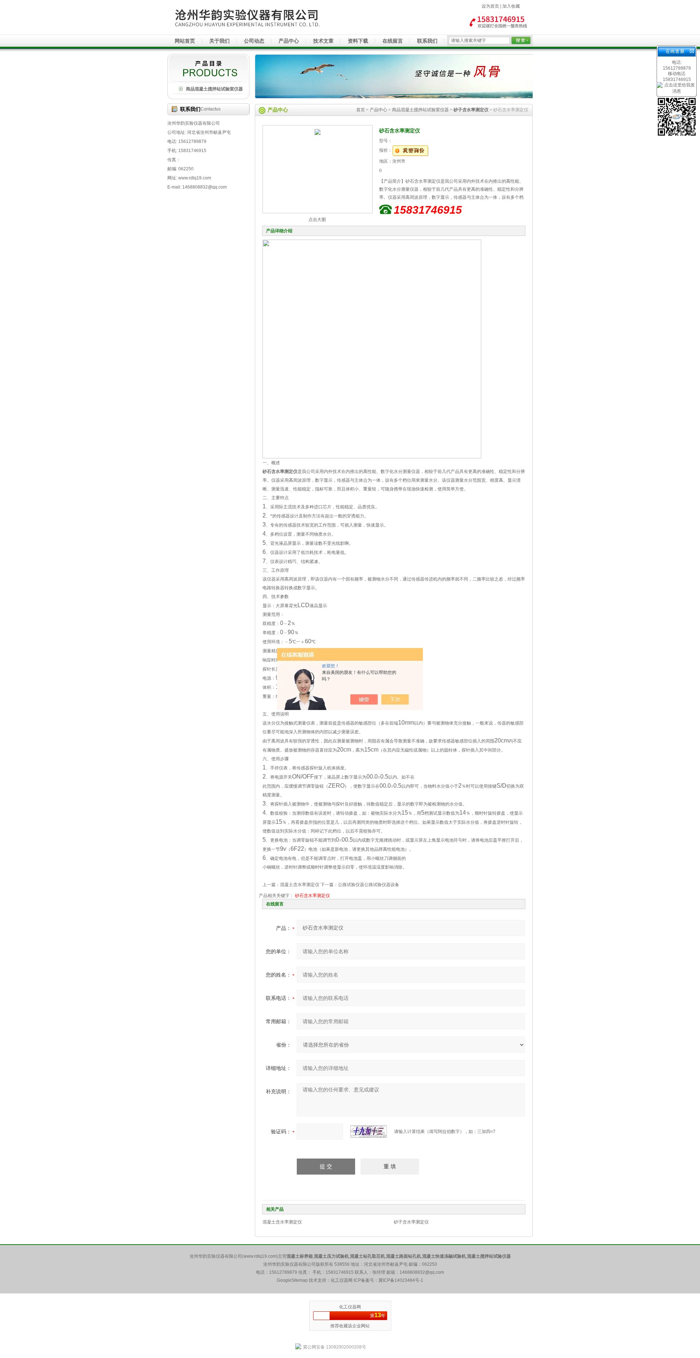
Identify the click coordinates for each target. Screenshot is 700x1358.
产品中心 (289, 41)
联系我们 (427, 41)
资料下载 (358, 41)
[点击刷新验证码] (368, 1131)
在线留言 (392, 41)
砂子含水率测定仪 (411, 1222)
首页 (360, 109)
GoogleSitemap (292, 1280)
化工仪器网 (350, 1307)
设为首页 (490, 6)
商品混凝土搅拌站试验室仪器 (214, 89)
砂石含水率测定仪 (312, 895)
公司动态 (254, 41)
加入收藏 (511, 6)
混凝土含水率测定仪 (299, 884)
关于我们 (219, 41)
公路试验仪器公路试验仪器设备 (368, 884)
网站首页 (185, 41)
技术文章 (323, 41)
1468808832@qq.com (422, 1272)
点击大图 (317, 219)
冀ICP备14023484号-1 (400, 1280)
